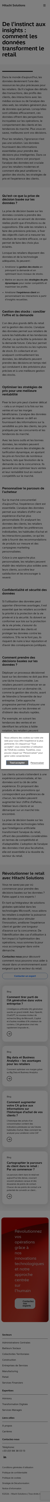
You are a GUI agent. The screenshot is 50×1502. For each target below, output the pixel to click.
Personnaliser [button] (37, 762)
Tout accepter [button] (17, 762)
